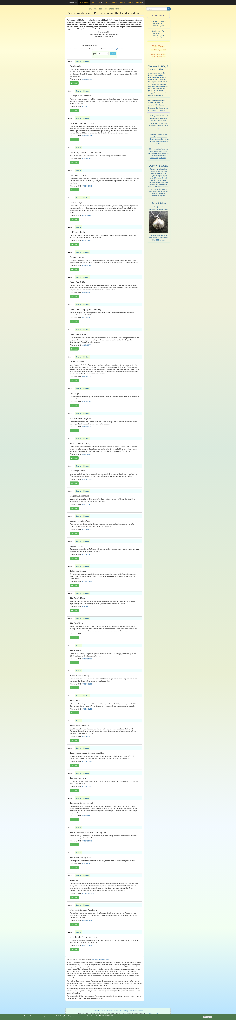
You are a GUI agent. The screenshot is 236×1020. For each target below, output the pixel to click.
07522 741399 (86, 215)
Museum (114, 2)
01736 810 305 (87, 106)
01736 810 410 (87, 479)
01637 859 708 (87, 79)
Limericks (130, 2)
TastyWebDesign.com (151, 1013)
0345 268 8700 (87, 606)
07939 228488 (86, 240)
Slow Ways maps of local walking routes (157, 138)
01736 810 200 (87, 864)
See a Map (74, 83)
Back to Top (96, 1011)
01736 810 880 (87, 159)
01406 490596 (86, 265)
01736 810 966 (87, 581)
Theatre (122, 2)
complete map (118, 49)
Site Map (125, 1011)
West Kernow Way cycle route (160, 142)
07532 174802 (86, 454)
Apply (113, 54)
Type (94, 54)
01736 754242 (86, 816)
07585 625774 (86, 293)
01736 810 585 (87, 786)
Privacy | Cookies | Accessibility (112, 1011)
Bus (99, 2)
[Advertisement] (112, 41)
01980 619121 (86, 427)
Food (106, 2)
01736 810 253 (87, 709)
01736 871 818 (87, 841)
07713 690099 (86, 402)
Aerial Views (133, 1011)
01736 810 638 (87, 554)
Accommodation (84, 2)
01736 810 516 (87, 186)
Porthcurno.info (71, 2)
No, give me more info (106, 1016)
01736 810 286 (87, 684)
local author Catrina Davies (155, 76)
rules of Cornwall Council (158, 178)
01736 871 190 (87, 529)
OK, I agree (207, 1017)
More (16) (139, 2)
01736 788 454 (87, 136)
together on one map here (100, 959)
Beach (93, 2)
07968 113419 (86, 504)
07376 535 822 (87, 318)
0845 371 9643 (87, 945)
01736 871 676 (87, 659)
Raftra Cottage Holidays (158, 158)
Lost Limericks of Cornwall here (158, 109)
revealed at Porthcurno (156, 105)
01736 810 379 (87, 761)
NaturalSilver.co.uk (158, 240)
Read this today (157, 86)
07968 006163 (86, 377)
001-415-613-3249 (88, 893)
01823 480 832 (87, 920)
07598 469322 (86, 736)
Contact (140, 1011)
